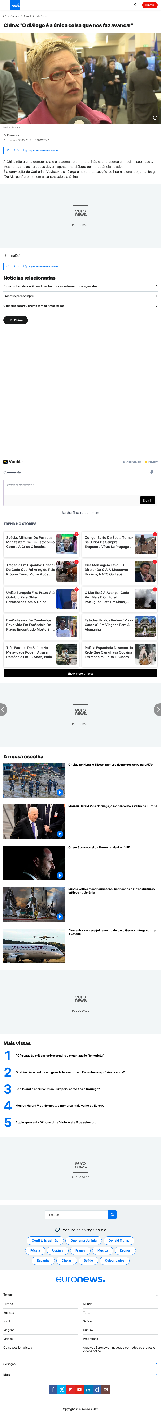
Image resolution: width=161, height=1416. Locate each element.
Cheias (67, 1260)
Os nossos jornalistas (17, 1347)
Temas (8, 1294)
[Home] (4, 16)
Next (6, 1321)
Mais (6, 1374)
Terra (86, 1312)
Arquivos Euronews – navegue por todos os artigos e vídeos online (119, 1349)
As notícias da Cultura (36, 16)
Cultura (14, 16)
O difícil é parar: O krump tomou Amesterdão (34, 305)
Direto (149, 5)
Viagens (8, 1330)
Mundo (87, 1304)
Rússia (35, 1250)
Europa (8, 1304)
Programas (90, 1338)
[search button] (112, 1214)
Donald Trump (119, 1240)
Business (9, 1312)
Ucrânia (57, 1250)
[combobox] (81, 1214)
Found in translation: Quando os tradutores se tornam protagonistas (50, 286)
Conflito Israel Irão (45, 1240)
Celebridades (114, 1260)
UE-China (16, 320)
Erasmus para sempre (18, 296)
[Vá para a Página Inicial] (15, 5)
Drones (125, 1250)
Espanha (43, 1260)
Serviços (9, 1364)
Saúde (88, 1260)
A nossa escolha (23, 757)
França (80, 1250)
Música (102, 1250)
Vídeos (8, 1338)
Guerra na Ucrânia (84, 1240)
